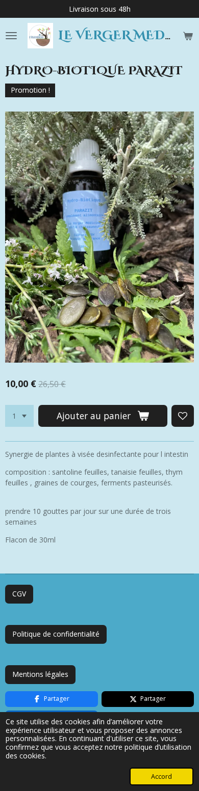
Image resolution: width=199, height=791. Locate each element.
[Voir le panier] (188, 35)
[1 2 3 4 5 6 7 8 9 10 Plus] (19, 416)
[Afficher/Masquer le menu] (11, 35)
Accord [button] (161, 776)
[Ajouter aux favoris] (182, 416)
